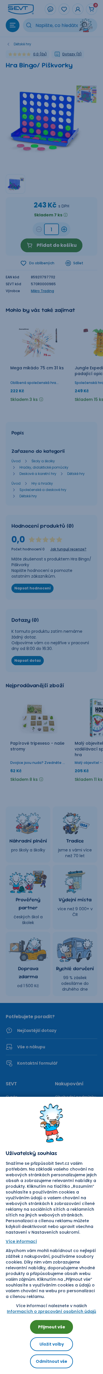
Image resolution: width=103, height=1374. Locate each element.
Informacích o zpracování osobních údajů (51, 1311)
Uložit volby (51, 1344)
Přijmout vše (51, 1327)
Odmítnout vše (51, 1361)
